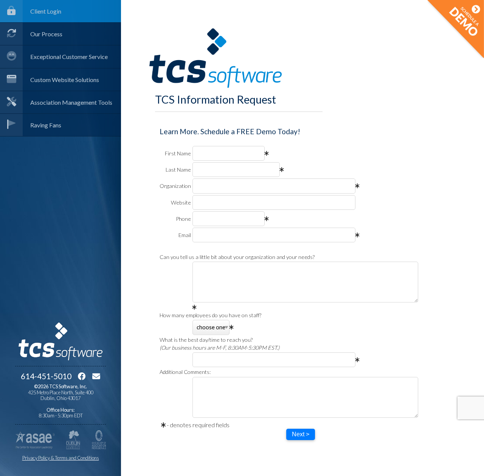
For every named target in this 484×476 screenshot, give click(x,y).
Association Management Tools (71, 102)
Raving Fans (45, 125)
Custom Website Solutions (64, 79)
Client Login (45, 11)
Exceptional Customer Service (69, 56)
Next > (300, 434)
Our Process (46, 33)
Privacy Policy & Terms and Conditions (60, 458)
